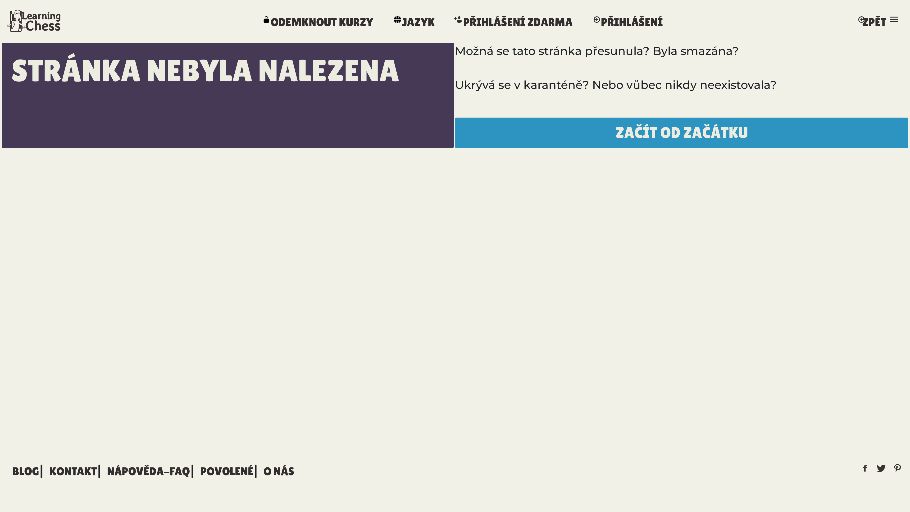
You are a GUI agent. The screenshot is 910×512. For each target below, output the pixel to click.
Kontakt (73, 471)
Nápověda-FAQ (148, 471)
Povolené (226, 471)
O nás (279, 471)
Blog (25, 471)
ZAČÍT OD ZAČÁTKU (681, 132)
